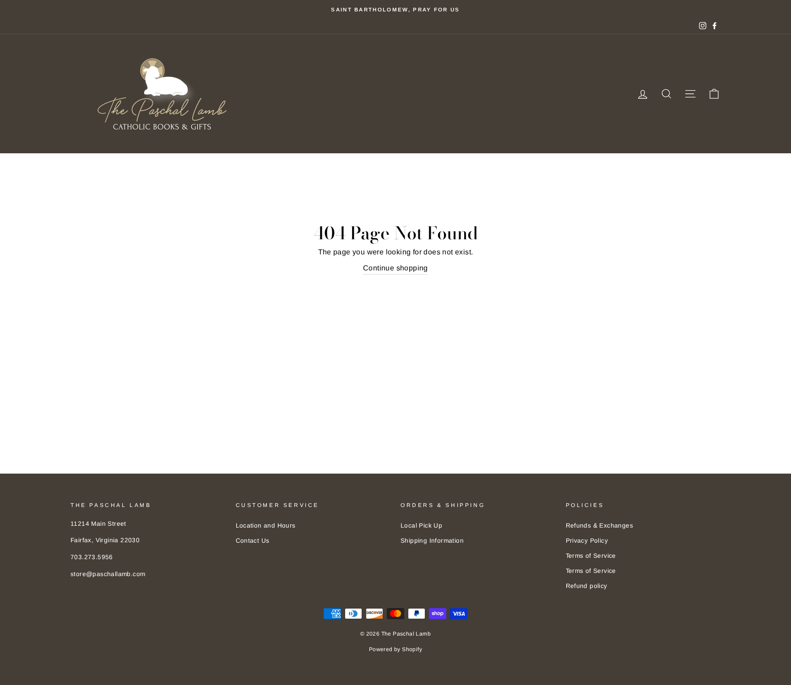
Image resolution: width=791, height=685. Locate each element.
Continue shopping (395, 268)
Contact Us (253, 540)
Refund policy (586, 586)
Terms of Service (591, 555)
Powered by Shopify (395, 649)
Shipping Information (432, 540)
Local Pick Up (421, 525)
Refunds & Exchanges (600, 525)
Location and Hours (266, 525)
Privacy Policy (587, 540)
